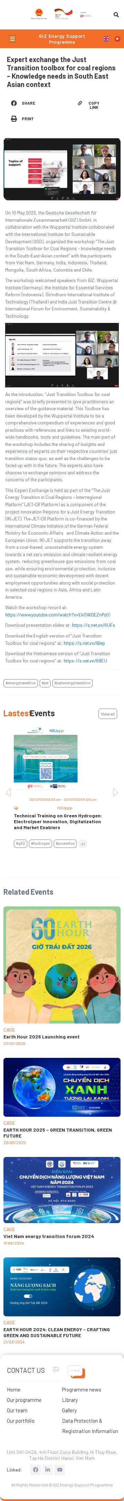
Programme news (81, 1389)
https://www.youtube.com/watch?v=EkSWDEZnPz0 (57, 614)
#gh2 (20, 843)
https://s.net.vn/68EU (85, 661)
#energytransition (21, 683)
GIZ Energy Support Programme (62, 39)
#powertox (65, 843)
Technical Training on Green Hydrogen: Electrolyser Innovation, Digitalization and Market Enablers (58, 821)
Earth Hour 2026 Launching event (41, 1036)
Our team (17, 1410)
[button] (12, 39)
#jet (45, 683)
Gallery (69, 1410)
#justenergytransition (72, 683)
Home (13, 1389)
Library (70, 1400)
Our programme (24, 1400)
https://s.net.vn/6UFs (93, 625)
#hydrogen (40, 843)
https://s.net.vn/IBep (84, 643)
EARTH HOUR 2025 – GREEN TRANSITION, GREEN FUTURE (57, 1133)
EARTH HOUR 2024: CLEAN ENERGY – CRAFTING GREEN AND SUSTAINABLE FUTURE (56, 1332)
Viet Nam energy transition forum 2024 (48, 1236)
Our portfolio (20, 1420)
